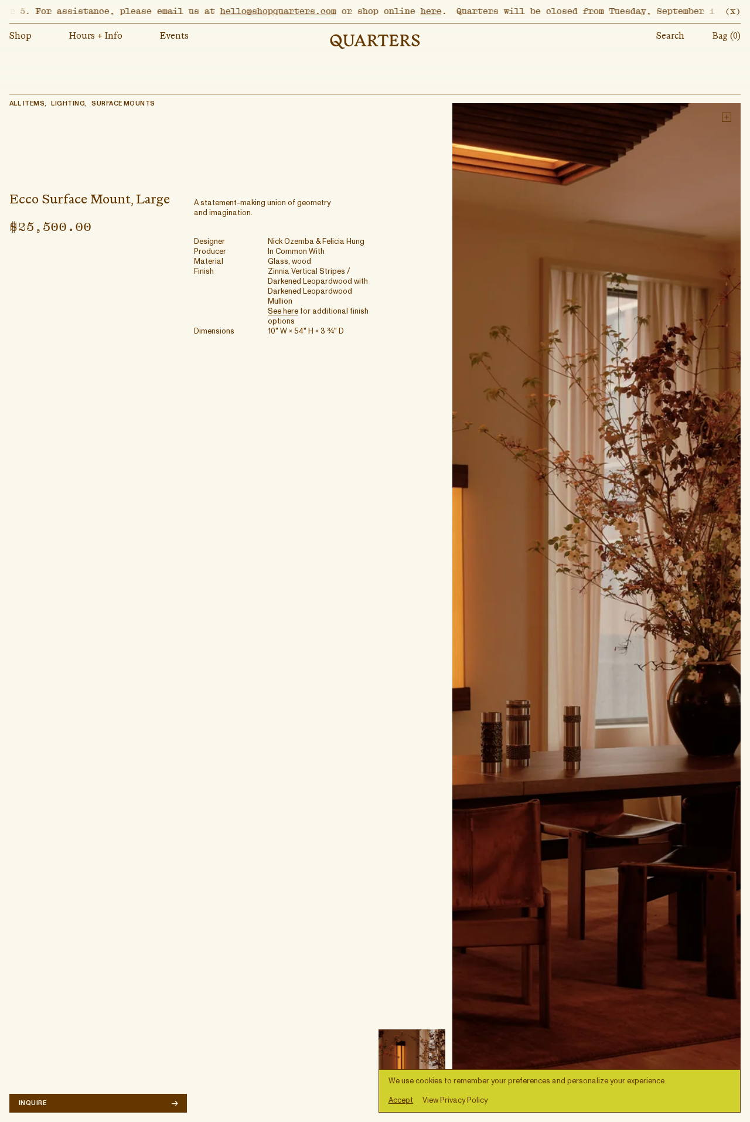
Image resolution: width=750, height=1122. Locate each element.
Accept (400, 1100)
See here (283, 311)
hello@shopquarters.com (247, 11)
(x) (733, 11)
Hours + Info (95, 36)
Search (670, 36)
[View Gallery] (596, 608)
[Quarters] (375, 41)
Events (174, 36)
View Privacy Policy (455, 1100)
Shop (20, 36)
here (400, 11)
